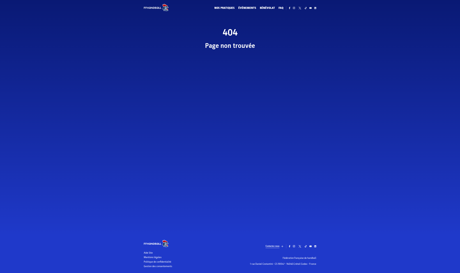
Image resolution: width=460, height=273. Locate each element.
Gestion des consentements (158, 266)
